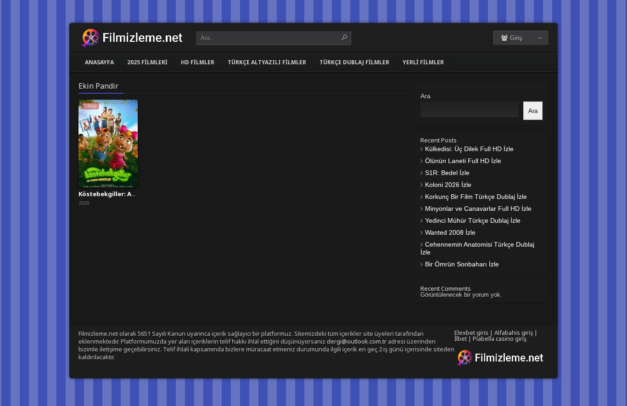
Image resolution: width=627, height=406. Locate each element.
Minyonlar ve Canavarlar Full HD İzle (478, 208)
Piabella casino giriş (499, 338)
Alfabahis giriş (513, 332)
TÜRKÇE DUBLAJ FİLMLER (354, 62)
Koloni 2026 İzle (448, 184)
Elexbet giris (471, 332)
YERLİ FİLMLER (423, 62)
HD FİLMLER (197, 62)
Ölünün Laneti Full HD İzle (463, 160)
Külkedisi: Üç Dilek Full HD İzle (469, 148)
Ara (425, 96)
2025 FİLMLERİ (147, 62)
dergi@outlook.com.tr (356, 341)
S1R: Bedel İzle (447, 172)
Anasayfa (99, 62)
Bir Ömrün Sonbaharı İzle (462, 264)
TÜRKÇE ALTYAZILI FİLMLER (267, 62)
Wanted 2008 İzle (450, 232)
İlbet (460, 338)
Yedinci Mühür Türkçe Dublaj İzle (473, 220)
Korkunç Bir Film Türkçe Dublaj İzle (476, 196)
